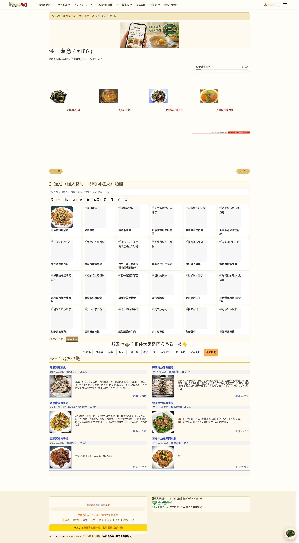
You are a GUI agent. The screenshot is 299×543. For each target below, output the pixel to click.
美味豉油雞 (124, 110)
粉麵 (125, 520)
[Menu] (285, 4)
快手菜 (99, 352)
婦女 (85, 520)
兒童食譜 (195, 352)
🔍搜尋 (153, 4)
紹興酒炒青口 (74, 110)
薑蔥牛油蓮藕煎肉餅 (164, 438)
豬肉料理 (73, 443)
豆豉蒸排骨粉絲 (59, 438)
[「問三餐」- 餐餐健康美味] (149, 35)
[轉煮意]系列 (44, 4)
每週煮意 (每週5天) (113, 527)
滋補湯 (65, 520)
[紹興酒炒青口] (74, 96)
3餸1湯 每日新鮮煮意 (58, 59)
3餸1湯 (87, 352)
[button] (290, 533)
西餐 (101, 520)
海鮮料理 (176, 372)
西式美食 (140, 4)
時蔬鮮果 (178, 407)
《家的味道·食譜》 (105, 4)
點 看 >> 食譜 (139, 396)
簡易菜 (76, 520)
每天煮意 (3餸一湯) (91, 527)
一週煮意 (133, 352)
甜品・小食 (149, 352)
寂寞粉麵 (166, 352)
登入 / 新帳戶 (170, 4)
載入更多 (72, 339)
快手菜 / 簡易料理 (79, 407)
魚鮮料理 (73, 372)
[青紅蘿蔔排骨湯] (225, 96)
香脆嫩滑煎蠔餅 (59, 403)
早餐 (110, 352)
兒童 (109, 520)
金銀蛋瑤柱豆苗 (174, 110)
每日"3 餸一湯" (81, 4)
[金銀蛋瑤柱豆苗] (175, 96)
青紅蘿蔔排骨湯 (225, 110)
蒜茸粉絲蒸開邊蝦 (162, 367)
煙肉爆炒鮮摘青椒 (162, 403)
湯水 (120, 352)
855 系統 (62, 4)
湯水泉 (125, 4)
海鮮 (117, 520)
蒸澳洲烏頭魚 (58, 367)
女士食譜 (180, 352)
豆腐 (96, 199)
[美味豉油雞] (124, 96)
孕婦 (93, 520)
